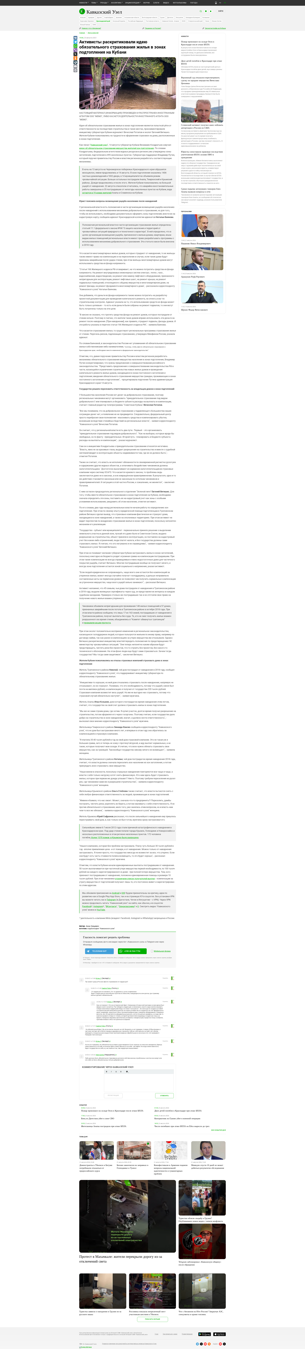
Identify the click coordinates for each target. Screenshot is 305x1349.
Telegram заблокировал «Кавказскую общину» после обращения (200, 1263)
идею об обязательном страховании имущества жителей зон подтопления (116, 148)
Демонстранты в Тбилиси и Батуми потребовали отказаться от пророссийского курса (95, 1168)
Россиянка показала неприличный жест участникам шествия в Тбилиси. (147, 1313)
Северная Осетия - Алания (170, 21)
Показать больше (152, 1319)
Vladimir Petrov (106, 988)
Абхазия (83, 17)
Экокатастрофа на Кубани (215, 28)
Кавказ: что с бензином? (91, 28)
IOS (123, 893)
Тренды (103, 3)
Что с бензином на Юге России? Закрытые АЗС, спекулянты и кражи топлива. (201, 1313)
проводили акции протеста (97, 622)
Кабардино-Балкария (193, 17)
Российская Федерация (135, 21)
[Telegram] (75, 42)
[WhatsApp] (75, 46)
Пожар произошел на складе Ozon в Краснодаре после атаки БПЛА (197, 43)
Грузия (162, 17)
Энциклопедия (132, 3)
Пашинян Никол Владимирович (196, 243)
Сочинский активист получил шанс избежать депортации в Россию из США (202, 126)
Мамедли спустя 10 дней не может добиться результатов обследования (207, 1166)
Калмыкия (205, 17)
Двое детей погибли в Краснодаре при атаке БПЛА (201, 62)
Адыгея (99, 17)
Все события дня (218, 1130)
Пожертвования (187, 1334)
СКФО (184, 21)
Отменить (164, 1096)
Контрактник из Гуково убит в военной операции (177, 1118)
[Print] (75, 70)
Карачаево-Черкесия (87, 21)
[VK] (75, 38)
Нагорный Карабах (119, 21)
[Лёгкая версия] (216, 3)
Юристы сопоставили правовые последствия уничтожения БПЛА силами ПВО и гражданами (202, 154)
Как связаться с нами (170, 1334)
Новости (83, 3)
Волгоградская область (149, 17)
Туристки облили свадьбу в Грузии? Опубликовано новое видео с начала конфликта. (201, 1219)
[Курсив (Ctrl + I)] (111, 1072)
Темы (93, 3)
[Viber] (75, 50)
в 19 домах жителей (101, 192)
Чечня (207, 21)
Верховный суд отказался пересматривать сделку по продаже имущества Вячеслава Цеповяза (200, 80)
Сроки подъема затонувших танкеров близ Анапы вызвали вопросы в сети (200, 190)
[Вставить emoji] (127, 1072)
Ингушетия (179, 17)
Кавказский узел (99, 145)
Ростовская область (152, 21)
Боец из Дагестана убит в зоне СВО (97, 1118)
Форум (146, 3)
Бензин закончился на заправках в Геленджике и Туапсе (132, 1166)
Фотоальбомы (179, 3)
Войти (220, 11)
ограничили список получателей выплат (135, 878)
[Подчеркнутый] (116, 1072)
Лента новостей (93, 33)
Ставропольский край (195, 21)
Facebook (87, 906)
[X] (75, 54)
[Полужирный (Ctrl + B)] (106, 1072)
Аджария (91, 17)
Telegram (111, 899)
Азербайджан (108, 17)
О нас (156, 1334)
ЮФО (94, 25)
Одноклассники (127, 906)
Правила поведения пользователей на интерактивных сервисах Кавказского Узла (129, 1344)
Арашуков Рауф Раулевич (193, 276)
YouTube (101, 909)
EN (225, 3)
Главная (82, 33)
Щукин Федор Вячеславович (194, 309)
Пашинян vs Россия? (153, 28)
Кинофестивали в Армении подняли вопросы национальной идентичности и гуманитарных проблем (171, 1169)
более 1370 (96, 837)
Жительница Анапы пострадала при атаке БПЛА (103, 1126)
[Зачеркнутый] (120, 1072)
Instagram (98, 906)
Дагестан (170, 17)
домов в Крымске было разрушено (120, 837)
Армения (119, 17)
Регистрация (113, 1095)
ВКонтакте (111, 906)
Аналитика (116, 3)
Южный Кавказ (85, 25)
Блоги (156, 3)
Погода (193, 3)
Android (115, 893)
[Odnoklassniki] (75, 58)
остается (86, 192)
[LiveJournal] (75, 62)
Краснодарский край (103, 21)
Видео (166, 3)
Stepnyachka (100, 1055)
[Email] (75, 66)
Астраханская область (131, 17)
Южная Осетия (216, 21)
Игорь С (98, 978)
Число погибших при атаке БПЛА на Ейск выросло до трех (181, 1126)
